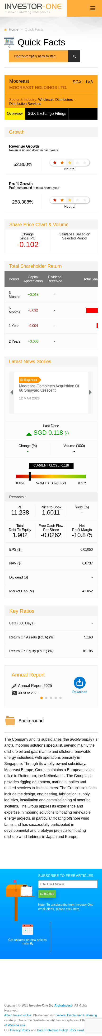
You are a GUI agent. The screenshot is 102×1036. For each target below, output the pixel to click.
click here (72, 909)
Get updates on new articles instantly (27, 941)
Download (79, 692)
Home (13, 29)
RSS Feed (77, 1030)
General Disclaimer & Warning (76, 1015)
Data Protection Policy (52, 1030)
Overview (15, 114)
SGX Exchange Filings (47, 114)
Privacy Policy (20, 1030)
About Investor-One (17, 1015)
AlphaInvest (63, 1005)
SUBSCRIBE (47, 893)
